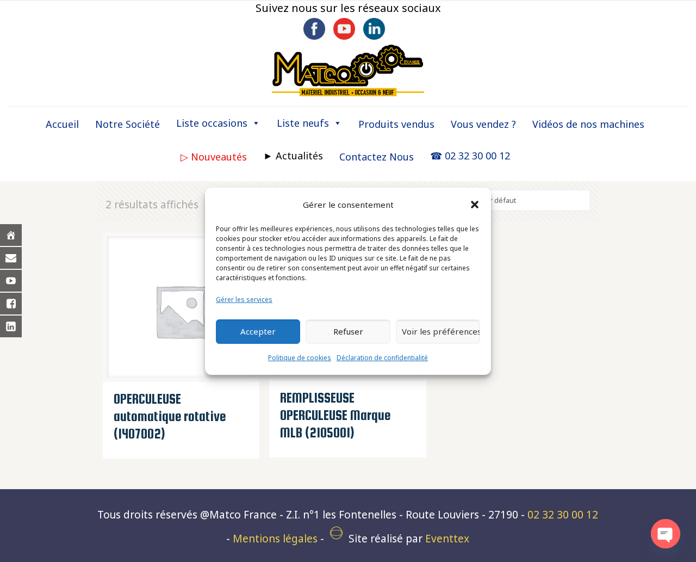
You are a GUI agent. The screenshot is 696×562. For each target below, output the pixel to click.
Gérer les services (244, 299)
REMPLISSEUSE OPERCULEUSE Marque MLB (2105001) (335, 415)
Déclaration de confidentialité (382, 357)
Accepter (258, 331)
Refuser (348, 331)
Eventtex (447, 539)
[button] (474, 204)
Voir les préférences (441, 331)
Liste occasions (211, 122)
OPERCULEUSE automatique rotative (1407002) (170, 416)
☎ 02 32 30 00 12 (470, 155)
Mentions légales (275, 539)
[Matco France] (348, 70)
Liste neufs (303, 122)
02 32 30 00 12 (562, 515)
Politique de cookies (299, 357)
